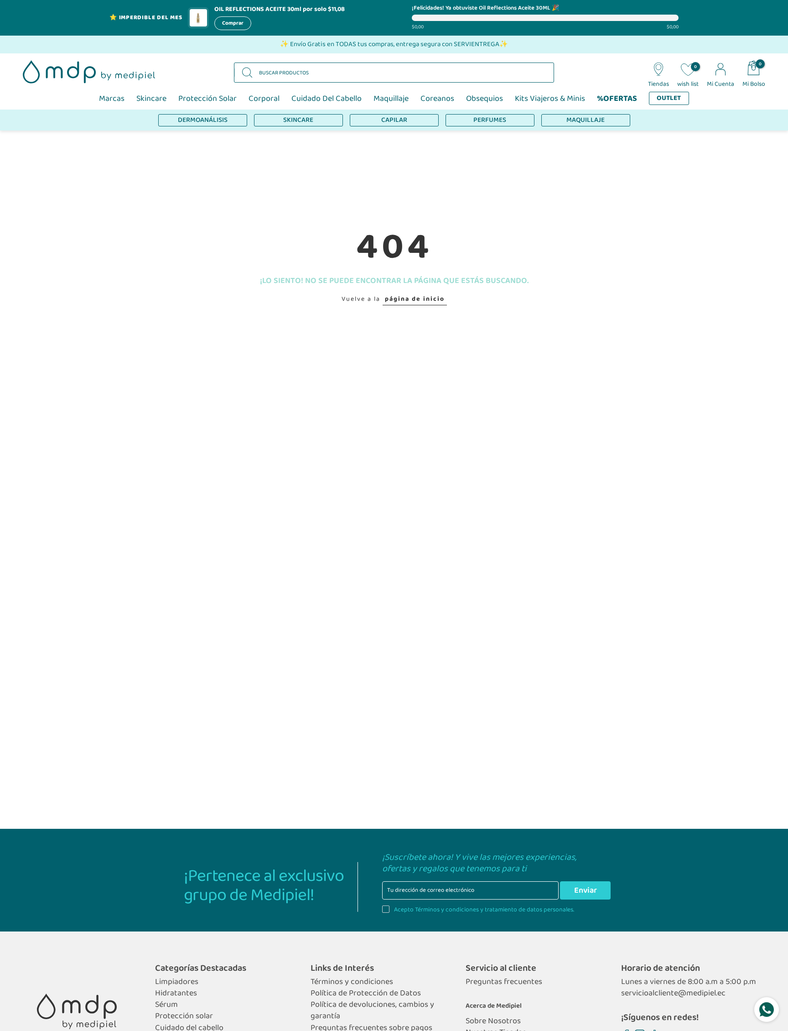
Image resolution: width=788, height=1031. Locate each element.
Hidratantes (176, 993)
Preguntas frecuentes (504, 982)
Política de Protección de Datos (366, 993)
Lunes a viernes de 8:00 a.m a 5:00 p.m (688, 982)
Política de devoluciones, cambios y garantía (372, 1010)
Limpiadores (176, 982)
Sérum (166, 1004)
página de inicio (415, 299)
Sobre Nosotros (493, 1021)
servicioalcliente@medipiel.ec (673, 993)
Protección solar (184, 1016)
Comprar (233, 23)
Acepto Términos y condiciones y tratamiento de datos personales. (484, 910)
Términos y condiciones (352, 982)
